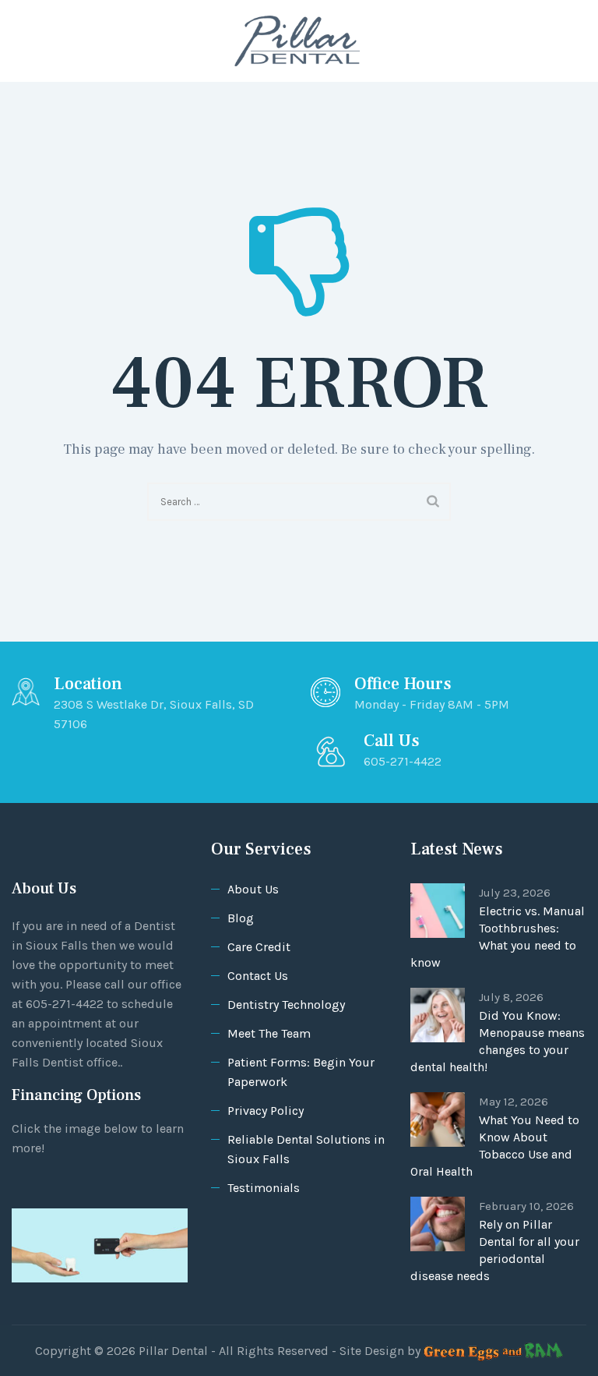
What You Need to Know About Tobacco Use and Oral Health (494, 1145)
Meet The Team (269, 1033)
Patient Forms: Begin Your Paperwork (301, 1072)
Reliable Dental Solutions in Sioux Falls (306, 1149)
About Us (253, 889)
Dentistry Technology (286, 1004)
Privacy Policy (265, 1110)
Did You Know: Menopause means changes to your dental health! (497, 1041)
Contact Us (257, 975)
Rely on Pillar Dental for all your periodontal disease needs (494, 1250)
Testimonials (263, 1187)
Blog (240, 918)
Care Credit (258, 946)
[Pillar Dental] (297, 41)
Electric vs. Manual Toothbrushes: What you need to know (497, 937)
